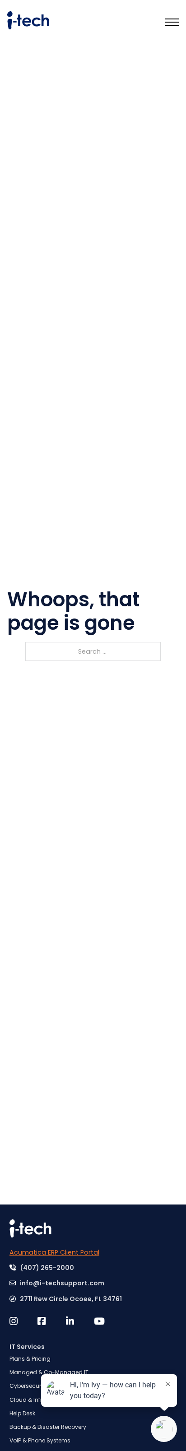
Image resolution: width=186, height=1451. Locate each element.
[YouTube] (108, 1321)
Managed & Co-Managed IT (48, 1372)
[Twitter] (23, 1321)
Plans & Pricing (30, 1359)
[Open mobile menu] (172, 22)
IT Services (27, 1346)
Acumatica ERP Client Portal (54, 1252)
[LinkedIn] (80, 1321)
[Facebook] (51, 1321)
